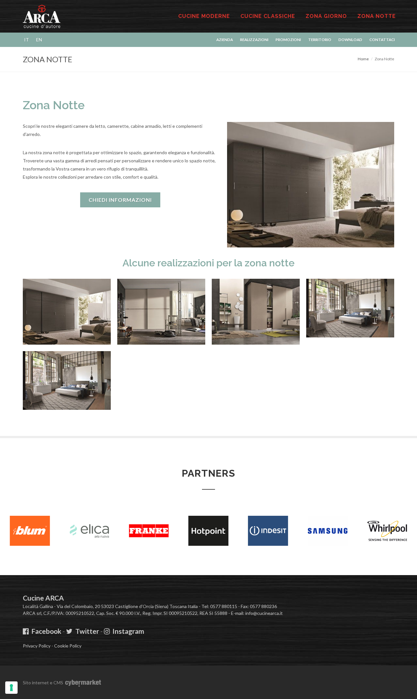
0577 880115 (223, 606)
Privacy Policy (36, 645)
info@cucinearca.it (264, 613)
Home (363, 58)
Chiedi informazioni (120, 200)
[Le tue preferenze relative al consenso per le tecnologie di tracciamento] (11, 687)
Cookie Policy (67, 645)
